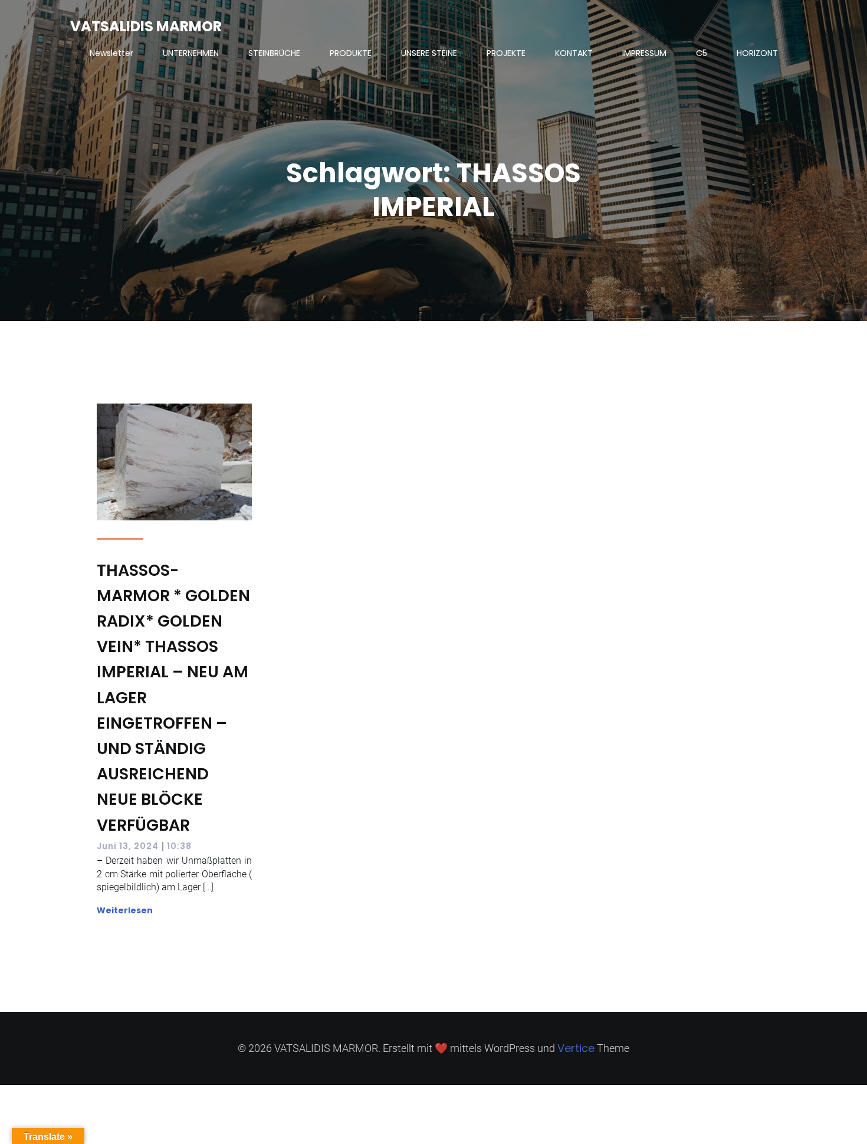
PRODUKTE (351, 53)
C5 (701, 53)
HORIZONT (757, 53)
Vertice (576, 1048)
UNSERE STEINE (429, 53)
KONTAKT (574, 53)
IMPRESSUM (644, 53)
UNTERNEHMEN (191, 53)
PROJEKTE (506, 53)
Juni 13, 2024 (128, 846)
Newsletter (111, 53)
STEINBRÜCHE (274, 53)
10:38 (179, 846)
